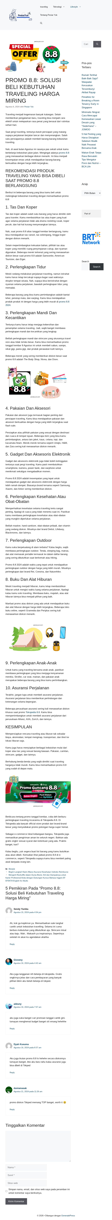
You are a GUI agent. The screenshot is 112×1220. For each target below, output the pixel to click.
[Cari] (97, 44)
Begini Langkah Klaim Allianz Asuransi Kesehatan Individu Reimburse (38, 872)
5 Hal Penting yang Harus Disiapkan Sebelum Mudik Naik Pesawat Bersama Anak (91, 141)
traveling (44, 7)
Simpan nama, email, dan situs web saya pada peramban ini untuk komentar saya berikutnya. (39, 1191)
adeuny (17, 1004)
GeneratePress (68, 1215)
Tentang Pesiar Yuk (48, 15)
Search (85, 261)
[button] (41, 23)
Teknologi (57, 7)
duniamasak (20, 1088)
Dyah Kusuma (21, 1044)
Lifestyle (74, 7)
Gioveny (18, 960)
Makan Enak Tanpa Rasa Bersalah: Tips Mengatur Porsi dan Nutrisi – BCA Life (91, 159)
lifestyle (12, 869)
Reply (12, 944)
